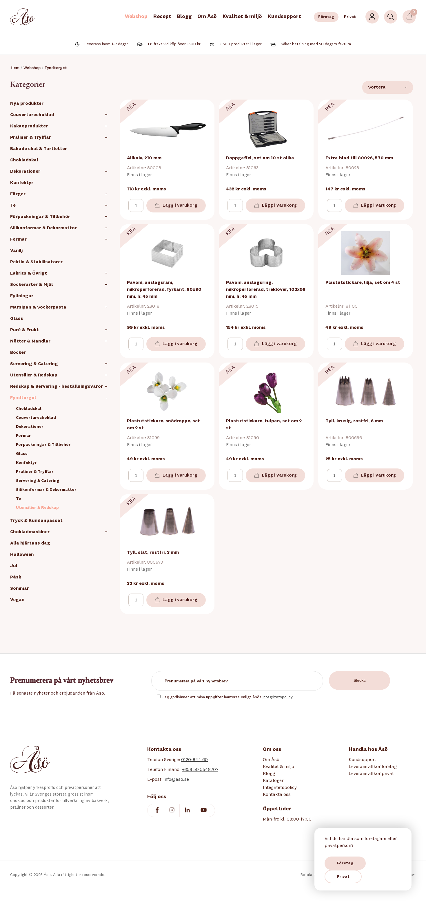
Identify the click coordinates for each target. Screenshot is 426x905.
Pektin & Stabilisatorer (36, 262)
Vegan (17, 600)
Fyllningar (21, 296)
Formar (18, 239)
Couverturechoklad (32, 115)
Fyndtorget (56, 68)
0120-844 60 (194, 760)
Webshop (136, 16)
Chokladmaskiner (30, 532)
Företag (326, 17)
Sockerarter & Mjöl (31, 284)
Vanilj (16, 250)
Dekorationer (25, 171)
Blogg (184, 16)
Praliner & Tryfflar (30, 137)
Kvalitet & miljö (242, 16)
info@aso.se (176, 779)
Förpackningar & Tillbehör (40, 216)
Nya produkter (26, 103)
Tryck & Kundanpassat (36, 520)
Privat (350, 17)
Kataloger (273, 780)
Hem (15, 68)
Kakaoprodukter (29, 126)
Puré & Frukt (24, 330)
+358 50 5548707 (200, 769)
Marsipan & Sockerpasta (38, 307)
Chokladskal (24, 160)
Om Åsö (207, 16)
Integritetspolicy (280, 787)
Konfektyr (21, 183)
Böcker (18, 352)
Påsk (15, 577)
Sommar (19, 588)
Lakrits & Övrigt (28, 273)
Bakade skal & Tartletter (38, 149)
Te (13, 205)
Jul (13, 566)
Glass (16, 318)
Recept (162, 16)
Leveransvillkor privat (371, 773)
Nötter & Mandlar (30, 341)
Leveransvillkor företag (373, 767)
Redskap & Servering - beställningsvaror (56, 386)
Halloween (22, 554)
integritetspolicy (278, 697)
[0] (409, 16)
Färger (18, 194)
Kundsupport (284, 16)
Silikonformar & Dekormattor (43, 228)
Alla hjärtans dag (30, 543)
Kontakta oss (277, 794)
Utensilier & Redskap (33, 375)
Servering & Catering (34, 364)
